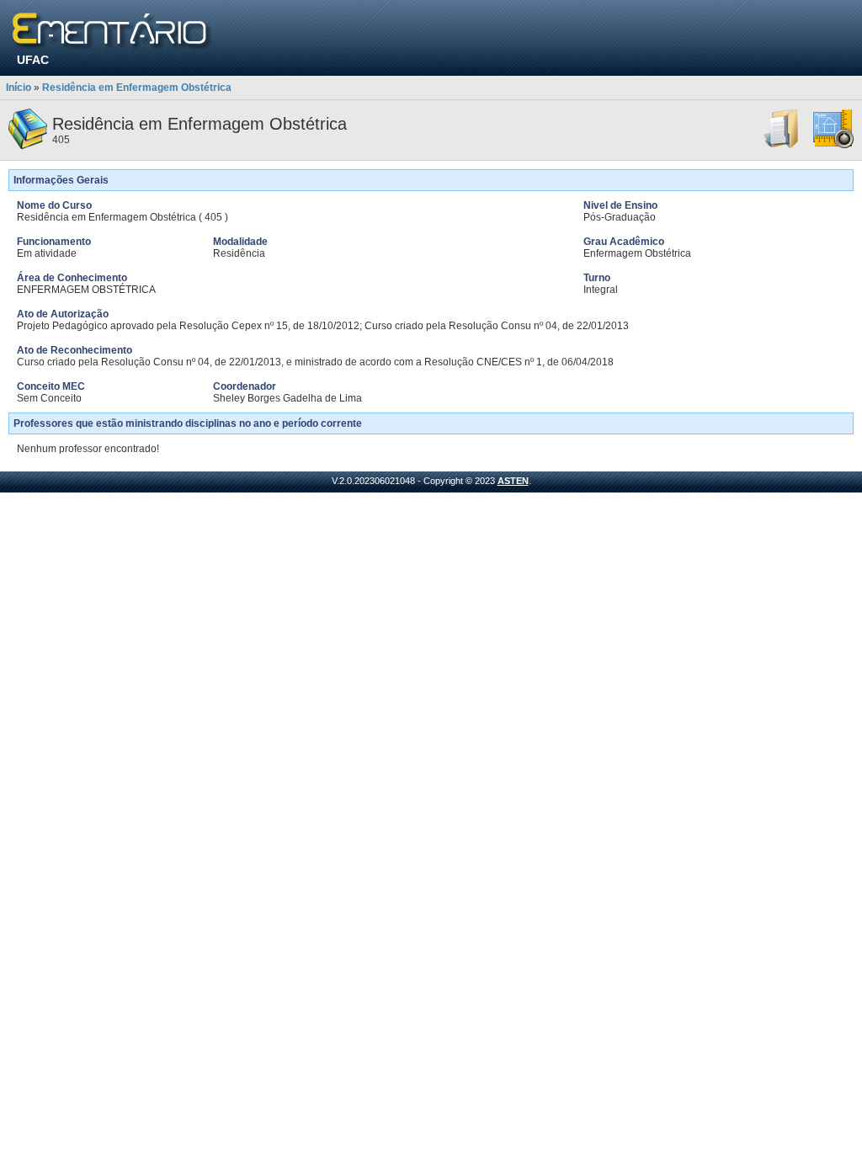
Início (18, 87)
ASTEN (513, 481)
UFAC (33, 60)
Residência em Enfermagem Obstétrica (136, 87)
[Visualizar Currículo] (782, 146)
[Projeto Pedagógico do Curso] (833, 146)
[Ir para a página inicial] (112, 32)
